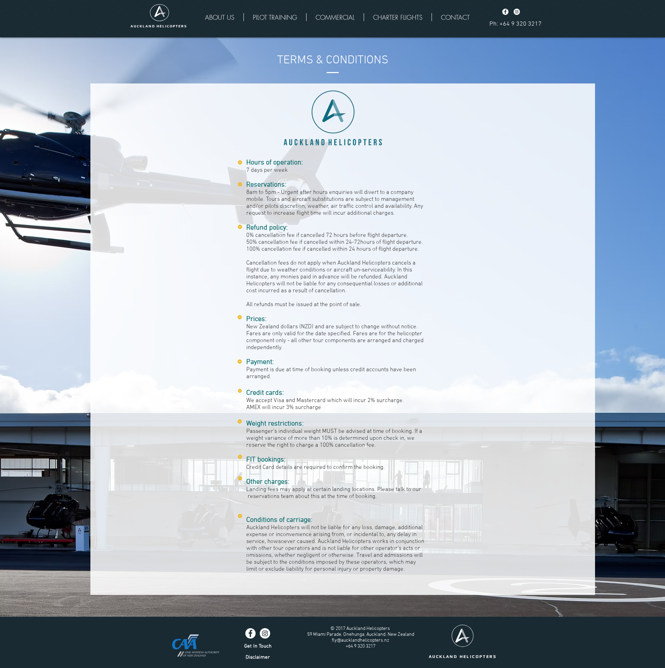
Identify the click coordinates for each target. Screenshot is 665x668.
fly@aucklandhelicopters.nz (360, 640)
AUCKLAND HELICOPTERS (462, 656)
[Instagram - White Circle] (517, 12)
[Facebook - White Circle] (505, 12)
